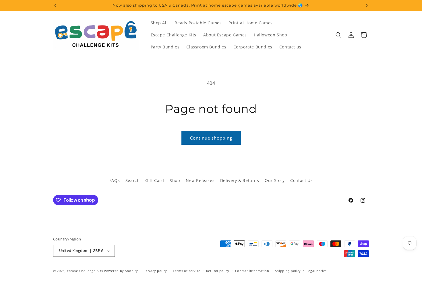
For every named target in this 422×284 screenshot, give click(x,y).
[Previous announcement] (55, 5)
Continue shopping (211, 138)
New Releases (200, 180)
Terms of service (186, 271)
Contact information (252, 271)
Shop (175, 180)
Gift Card (154, 180)
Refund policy (217, 271)
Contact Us (301, 180)
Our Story (274, 180)
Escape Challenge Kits (85, 271)
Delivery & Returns (239, 180)
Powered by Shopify (121, 271)
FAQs (114, 180)
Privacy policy (155, 271)
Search (132, 180)
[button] (338, 35)
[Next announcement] (367, 5)
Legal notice (317, 271)
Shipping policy (288, 271)
